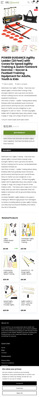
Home (3, 348)
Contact (4, 353)
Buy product (19, 133)
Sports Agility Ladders (23, 119)
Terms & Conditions (7, 363)
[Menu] (2, 2)
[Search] (28, 2)
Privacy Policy (5, 360)
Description (7, 150)
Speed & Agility (12, 119)
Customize (19, 388)
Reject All (19, 393)
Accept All (19, 383)
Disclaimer (4, 365)
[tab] (19, 150)
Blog (2, 350)
